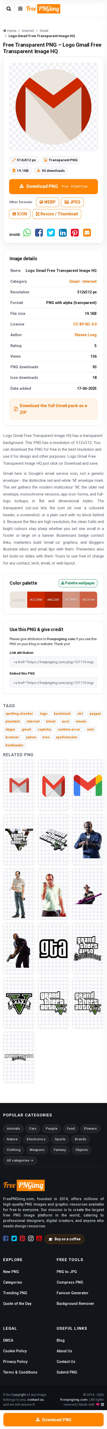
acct (65, 721)
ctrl (80, 714)
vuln (90, 729)
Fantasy (60, 1150)
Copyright (18, 1395)
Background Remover (75, 1303)
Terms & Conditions (20, 1372)
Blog (61, 1340)
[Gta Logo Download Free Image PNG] (88, 948)
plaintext (12, 721)
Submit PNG (67, 1372)
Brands (80, 1139)
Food (71, 1128)
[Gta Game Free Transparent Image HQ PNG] (88, 894)
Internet (90, 281)
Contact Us (66, 1361)
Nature (12, 1139)
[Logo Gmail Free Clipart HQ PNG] (88, 785)
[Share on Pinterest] (75, 235)
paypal (95, 714)
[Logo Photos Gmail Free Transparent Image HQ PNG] (54, 785)
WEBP (49, 202)
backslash (62, 714)
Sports (60, 1139)
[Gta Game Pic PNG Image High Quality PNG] (54, 894)
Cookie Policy (15, 1351)
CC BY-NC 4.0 (85, 324)
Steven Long (86, 335)
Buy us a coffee (68, 1239)
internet (32, 721)
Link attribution (21, 653)
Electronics (36, 1139)
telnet (50, 721)
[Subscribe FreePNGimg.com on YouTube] (39, 1238)
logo (43, 714)
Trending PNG (15, 1293)
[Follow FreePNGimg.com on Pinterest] (22, 1238)
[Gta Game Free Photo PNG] (19, 948)
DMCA (8, 1340)
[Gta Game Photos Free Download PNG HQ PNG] (19, 894)
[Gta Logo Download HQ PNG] (19, 1003)
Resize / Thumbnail (58, 213)
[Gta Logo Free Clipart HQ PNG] (54, 1003)
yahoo (31, 737)
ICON (21, 213)
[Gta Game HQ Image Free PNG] (19, 839)
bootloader (14, 745)
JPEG (74, 202)
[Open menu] (20, 9)
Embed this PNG (22, 673)
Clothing (14, 1150)
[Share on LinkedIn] (63, 235)
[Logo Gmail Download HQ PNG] (19, 785)
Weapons (37, 1150)
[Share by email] (87, 235)
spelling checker (19, 714)
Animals (13, 1128)
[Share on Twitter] (51, 235)
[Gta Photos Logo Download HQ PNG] (88, 1003)
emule (81, 721)
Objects (81, 1150)
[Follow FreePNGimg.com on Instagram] (31, 1238)
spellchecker (67, 737)
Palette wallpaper (79, 583)
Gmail (74, 281)
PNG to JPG (67, 1272)
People (51, 1128)
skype (10, 729)
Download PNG (57, 186)
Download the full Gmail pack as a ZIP (53, 409)
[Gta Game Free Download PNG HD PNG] (88, 839)
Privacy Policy (15, 1361)
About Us (64, 1351)
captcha (44, 729)
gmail (26, 729)
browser (12, 737)
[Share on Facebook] (39, 235)
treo (46, 737)
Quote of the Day (17, 1303)
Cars (32, 1128)
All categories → (20, 1160)
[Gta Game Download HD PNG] (54, 948)
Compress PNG (70, 1282)
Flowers (90, 1128)
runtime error (69, 729)
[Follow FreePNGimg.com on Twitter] (14, 1238)
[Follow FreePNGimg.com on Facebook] (6, 1238)
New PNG (11, 1272)
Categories (12, 1282)
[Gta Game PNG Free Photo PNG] (54, 839)
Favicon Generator (73, 1293)
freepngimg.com (73, 1400)
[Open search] (9, 9)
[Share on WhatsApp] (27, 235)
